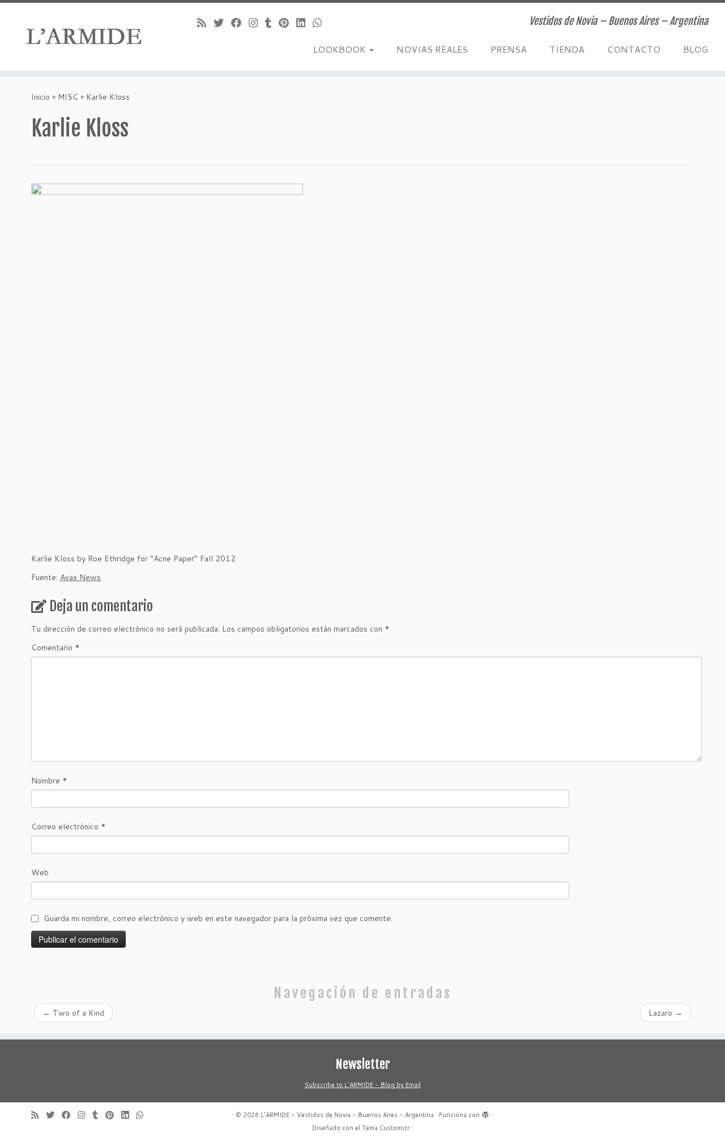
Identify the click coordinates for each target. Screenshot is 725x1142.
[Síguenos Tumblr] (272, 22)
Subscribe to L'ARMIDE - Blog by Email (363, 1084)
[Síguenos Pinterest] (287, 22)
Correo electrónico (68, 826)
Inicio (40, 97)
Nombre (49, 780)
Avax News (80, 577)
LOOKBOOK (340, 49)
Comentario (55, 647)
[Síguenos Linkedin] (304, 22)
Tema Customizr (386, 1127)
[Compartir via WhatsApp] (321, 22)
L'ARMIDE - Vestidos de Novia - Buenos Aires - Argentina (347, 1114)
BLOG (695, 49)
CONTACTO (633, 49)
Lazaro (666, 1013)
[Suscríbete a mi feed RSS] (205, 22)
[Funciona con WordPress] (485, 1113)
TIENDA (567, 49)
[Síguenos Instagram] (257, 22)
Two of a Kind (73, 1013)
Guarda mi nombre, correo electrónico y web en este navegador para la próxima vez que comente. (218, 918)
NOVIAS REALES (432, 49)
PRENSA (509, 49)
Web (40, 872)
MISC (68, 97)
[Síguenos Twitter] (222, 22)
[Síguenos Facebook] (240, 22)
